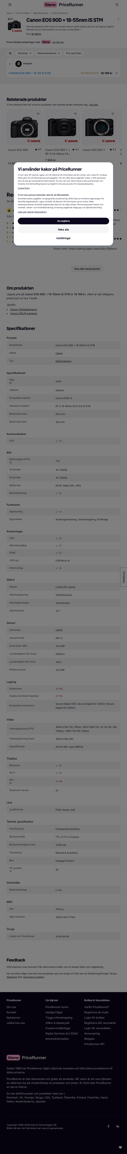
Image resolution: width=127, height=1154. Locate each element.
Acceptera (63, 220)
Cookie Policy (24, 188)
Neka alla (63, 229)
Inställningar (63, 238)
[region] (63, 203)
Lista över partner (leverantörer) (32, 212)
